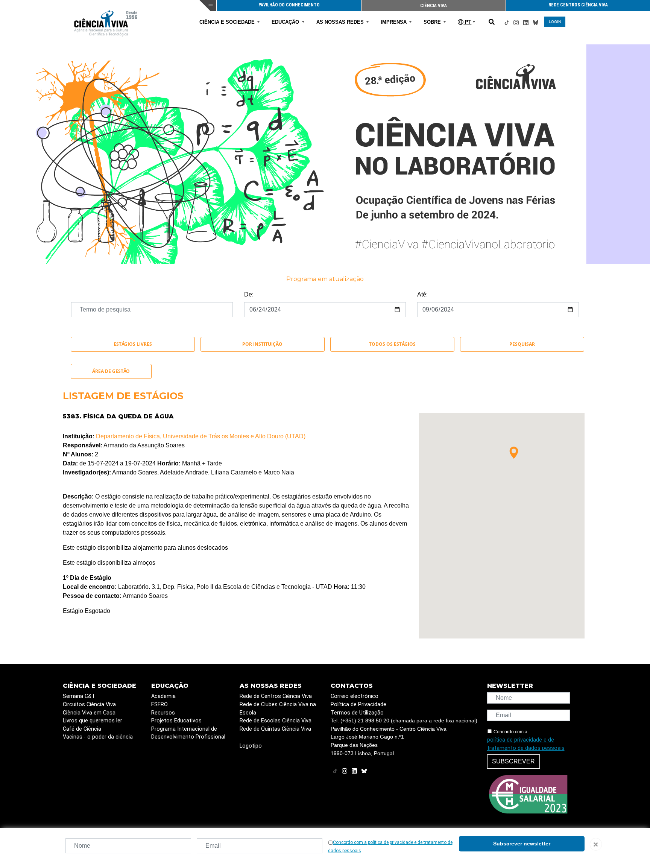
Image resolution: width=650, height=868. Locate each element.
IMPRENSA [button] (394, 22)
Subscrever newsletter (521, 844)
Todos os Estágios (392, 344)
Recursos (163, 713)
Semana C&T (79, 696)
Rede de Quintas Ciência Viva (275, 729)
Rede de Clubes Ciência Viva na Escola (278, 708)
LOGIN (555, 22)
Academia (163, 696)
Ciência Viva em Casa (89, 713)
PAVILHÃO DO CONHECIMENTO (452, 5)
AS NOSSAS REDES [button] (340, 22)
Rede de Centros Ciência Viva (276, 696)
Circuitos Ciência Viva (89, 704)
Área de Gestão (111, 371)
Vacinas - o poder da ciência (98, 737)
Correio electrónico (354, 696)
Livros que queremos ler (92, 721)
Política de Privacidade (358, 704)
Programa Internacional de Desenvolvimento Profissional (188, 733)
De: (249, 294)
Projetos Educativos (176, 721)
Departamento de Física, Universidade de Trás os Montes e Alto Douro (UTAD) (200, 436)
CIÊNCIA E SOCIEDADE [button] (227, 22)
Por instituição (262, 344)
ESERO (159, 704)
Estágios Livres (133, 344)
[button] (514, 453)
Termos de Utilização (357, 713)
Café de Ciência (82, 729)
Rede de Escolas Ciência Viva (275, 721)
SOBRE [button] (433, 22)
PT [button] (467, 22)
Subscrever (513, 761)
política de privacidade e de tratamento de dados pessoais (526, 744)
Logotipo (251, 746)
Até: (422, 294)
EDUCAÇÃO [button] (286, 22)
